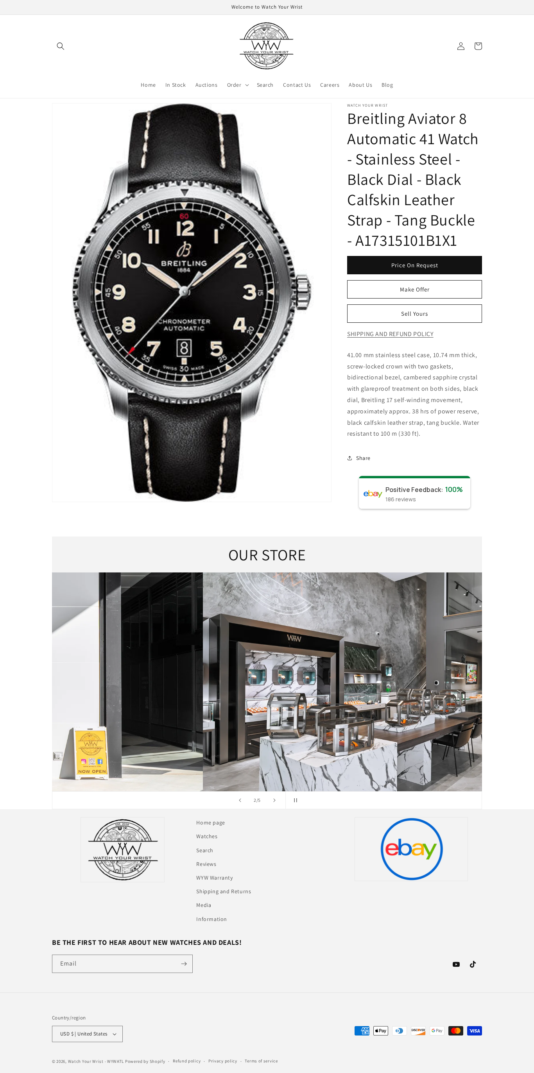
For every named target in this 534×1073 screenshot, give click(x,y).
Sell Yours (414, 313)
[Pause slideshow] (294, 800)
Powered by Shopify (145, 1061)
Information (211, 919)
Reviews (206, 863)
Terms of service (261, 1061)
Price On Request (414, 265)
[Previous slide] (240, 800)
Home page (210, 822)
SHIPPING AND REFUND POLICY (390, 334)
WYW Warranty (214, 877)
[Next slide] (274, 800)
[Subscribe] (183, 964)
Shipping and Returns (223, 891)
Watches (206, 836)
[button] (60, 46)
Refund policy (187, 1061)
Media (203, 904)
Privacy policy (222, 1061)
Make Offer (415, 289)
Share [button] (363, 457)
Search (204, 850)
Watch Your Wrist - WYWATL (96, 1061)
